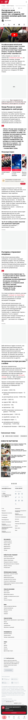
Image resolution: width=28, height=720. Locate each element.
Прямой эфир (7, 544)
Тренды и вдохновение (9, 637)
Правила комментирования (19, 514)
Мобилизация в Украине (10, 572)
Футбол (5, 645)
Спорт (5, 641)
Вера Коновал (8, 20)
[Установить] (14, 710)
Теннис (5, 647)
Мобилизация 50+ (8, 575)
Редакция (4, 510)
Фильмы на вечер (8, 610)
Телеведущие (4, 517)
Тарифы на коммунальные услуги (11, 596)
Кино (5, 604)
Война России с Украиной (10, 554)
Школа (5, 621)
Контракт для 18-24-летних (10, 579)
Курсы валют (7, 592)
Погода (5, 550)
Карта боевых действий (9, 558)
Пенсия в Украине (8, 600)
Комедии (6, 611)
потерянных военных (15, 57)
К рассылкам (8, 670)
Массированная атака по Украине (11, 563)
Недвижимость (8, 631)
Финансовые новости (9, 594)
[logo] (6, 2)
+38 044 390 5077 (18, 488)
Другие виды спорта (8, 650)
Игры (16, 530)
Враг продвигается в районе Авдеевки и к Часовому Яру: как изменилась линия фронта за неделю (14, 101)
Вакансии (17, 521)
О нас (3, 508)
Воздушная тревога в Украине (10, 562)
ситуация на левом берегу (17, 295)
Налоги (5, 598)
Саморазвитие (7, 625)
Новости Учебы (8, 618)
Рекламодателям (5, 519)
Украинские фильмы (8, 608)
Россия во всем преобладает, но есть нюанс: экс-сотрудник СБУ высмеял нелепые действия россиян (20, 5)
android (6, 679)
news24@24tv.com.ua (6, 488)
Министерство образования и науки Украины (14, 619)
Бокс (5, 643)
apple (15, 679)
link (15, 494)
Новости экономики (9, 589)
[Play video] (14, 35)
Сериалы (6, 613)
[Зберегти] (24, 25)
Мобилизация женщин (9, 577)
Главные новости (8, 541)
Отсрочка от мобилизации (10, 581)
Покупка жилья (7, 635)
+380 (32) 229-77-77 (10, 701)
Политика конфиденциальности (6, 524)
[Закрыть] (25, 707)
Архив (16, 525)
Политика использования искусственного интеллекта (7, 528)
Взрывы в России (8, 565)
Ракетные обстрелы (8, 556)
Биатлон (6, 649)
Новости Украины (10, 5)
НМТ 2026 (6, 623)
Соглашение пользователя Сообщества (20, 511)
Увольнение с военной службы (11, 573)
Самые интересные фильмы (10, 606)
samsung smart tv (15, 683)
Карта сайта (17, 528)
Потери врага (7, 567)
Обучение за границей (9, 627)
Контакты (17, 519)
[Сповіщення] (26, 2)
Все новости (7, 539)
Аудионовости (7, 548)
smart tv (6, 683)
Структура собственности (20, 523)
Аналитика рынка (8, 633)
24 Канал (3, 5)
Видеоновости (7, 546)
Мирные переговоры (8, 560)
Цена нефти (6, 590)
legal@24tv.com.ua (17, 703)
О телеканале (4, 515)
